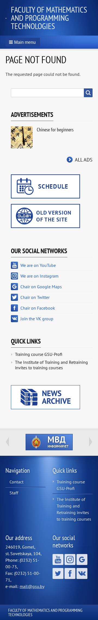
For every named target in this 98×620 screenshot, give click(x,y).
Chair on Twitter (35, 297)
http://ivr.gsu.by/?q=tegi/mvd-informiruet (49, 442)
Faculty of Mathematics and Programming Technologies (49, 17)
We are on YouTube (38, 265)
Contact (16, 482)
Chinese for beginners (55, 129)
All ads (84, 160)
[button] (22, 42)
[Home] (8, 18)
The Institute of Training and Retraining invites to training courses (51, 364)
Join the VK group (36, 318)
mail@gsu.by (32, 586)
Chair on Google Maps (41, 286)
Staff (14, 492)
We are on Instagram (39, 276)
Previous (7, 442)
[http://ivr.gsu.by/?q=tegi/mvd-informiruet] (49, 442)
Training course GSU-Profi (38, 354)
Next (91, 442)
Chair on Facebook (37, 308)
